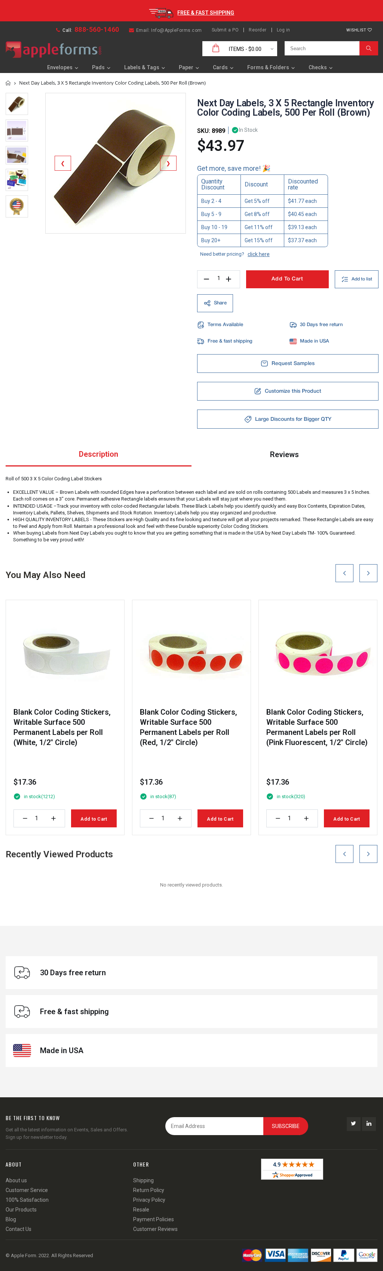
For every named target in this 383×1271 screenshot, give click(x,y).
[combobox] (320, 48)
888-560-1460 (96, 29)
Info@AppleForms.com (176, 30)
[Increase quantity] (53, 818)
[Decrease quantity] (25, 818)
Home (8, 82)
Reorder (258, 30)
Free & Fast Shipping (205, 13)
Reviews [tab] (284, 454)
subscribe (286, 1126)
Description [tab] (98, 454)
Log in (283, 30)
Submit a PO (225, 30)
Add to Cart (93, 819)
